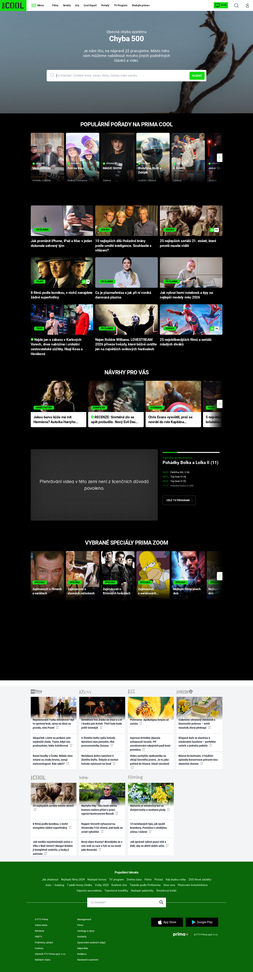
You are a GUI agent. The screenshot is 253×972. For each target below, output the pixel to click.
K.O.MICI (179, 168)
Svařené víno (119, 885)
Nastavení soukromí (87, 959)
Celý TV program (178, 500)
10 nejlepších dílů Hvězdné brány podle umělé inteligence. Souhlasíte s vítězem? (123, 246)
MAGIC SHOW (112, 168)
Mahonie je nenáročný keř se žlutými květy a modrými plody (148, 807)
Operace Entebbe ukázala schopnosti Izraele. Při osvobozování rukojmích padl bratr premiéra (150, 743)
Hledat (197, 75)
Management (84, 919)
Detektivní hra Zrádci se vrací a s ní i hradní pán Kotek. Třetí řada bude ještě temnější (101, 723)
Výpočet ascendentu (89, 890)
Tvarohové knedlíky (116, 890)
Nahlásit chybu (42, 959)
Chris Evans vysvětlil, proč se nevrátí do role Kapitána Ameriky (170, 420)
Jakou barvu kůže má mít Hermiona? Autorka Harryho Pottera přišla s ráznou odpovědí (55, 420)
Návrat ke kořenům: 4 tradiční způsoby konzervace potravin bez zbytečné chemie (198, 759)
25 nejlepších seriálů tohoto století (53, 805)
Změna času (134, 879)
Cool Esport (90, 5)
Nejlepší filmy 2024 (73, 879)
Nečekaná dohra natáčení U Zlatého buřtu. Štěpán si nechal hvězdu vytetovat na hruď (99, 759)
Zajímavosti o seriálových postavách (147, 591)
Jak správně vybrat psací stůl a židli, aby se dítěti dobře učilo (148, 843)
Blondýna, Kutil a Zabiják (149, 170)
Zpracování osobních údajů (91, 942)
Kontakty (81, 936)
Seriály (67, 5)
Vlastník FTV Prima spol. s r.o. (50, 954)
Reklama (39, 930)
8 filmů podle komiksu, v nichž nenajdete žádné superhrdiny (50, 825)
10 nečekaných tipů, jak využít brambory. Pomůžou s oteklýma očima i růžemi (148, 827)
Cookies (39, 948)
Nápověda (82, 948)
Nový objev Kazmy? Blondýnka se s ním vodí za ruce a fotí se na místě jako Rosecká (101, 845)
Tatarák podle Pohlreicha (145, 885)
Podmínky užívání (44, 942)
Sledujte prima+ (141, 5)
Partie (148, 879)
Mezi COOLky (41, 168)
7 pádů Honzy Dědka (79, 885)
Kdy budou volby (176, 879)
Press (80, 925)
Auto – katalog (55, 885)
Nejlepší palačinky (142, 890)
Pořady (105, 5)
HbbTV (38, 936)
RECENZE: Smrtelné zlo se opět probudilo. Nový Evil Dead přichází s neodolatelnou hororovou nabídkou (114, 420)
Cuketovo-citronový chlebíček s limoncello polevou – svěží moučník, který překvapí (197, 723)
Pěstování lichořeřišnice (193, 885)
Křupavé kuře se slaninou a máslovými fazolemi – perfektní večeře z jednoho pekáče (197, 741)
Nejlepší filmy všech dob (187, 591)
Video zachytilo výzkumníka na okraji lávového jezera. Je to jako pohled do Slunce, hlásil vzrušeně (149, 759)
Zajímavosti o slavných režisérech (81, 591)
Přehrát (40, 163)
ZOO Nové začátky (200, 879)
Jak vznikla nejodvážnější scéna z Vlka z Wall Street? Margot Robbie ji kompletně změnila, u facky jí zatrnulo (53, 847)
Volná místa (41, 925)
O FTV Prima (41, 919)
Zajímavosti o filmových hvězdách (116, 591)
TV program (116, 879)
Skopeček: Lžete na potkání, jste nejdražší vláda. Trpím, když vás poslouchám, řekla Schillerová (52, 741)
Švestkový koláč (166, 890)
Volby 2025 (102, 885)
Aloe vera (169, 885)
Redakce (81, 954)
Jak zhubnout (50, 879)
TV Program (120, 5)
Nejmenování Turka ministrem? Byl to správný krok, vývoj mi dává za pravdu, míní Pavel (53, 723)
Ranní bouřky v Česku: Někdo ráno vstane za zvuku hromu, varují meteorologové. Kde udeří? (53, 759)
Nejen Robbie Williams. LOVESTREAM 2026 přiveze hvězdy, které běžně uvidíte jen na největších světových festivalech (126, 344)
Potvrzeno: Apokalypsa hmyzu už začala (149, 721)
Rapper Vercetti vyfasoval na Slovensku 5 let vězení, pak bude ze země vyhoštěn (102, 827)
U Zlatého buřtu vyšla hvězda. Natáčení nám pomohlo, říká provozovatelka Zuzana (98, 741)
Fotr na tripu (76, 168)
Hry (77, 5)
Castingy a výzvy (85, 930)
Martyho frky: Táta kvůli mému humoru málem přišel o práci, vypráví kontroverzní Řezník (99, 809)
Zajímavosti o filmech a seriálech (47, 591)
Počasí (158, 879)
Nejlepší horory (96, 879)
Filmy (55, 5)
